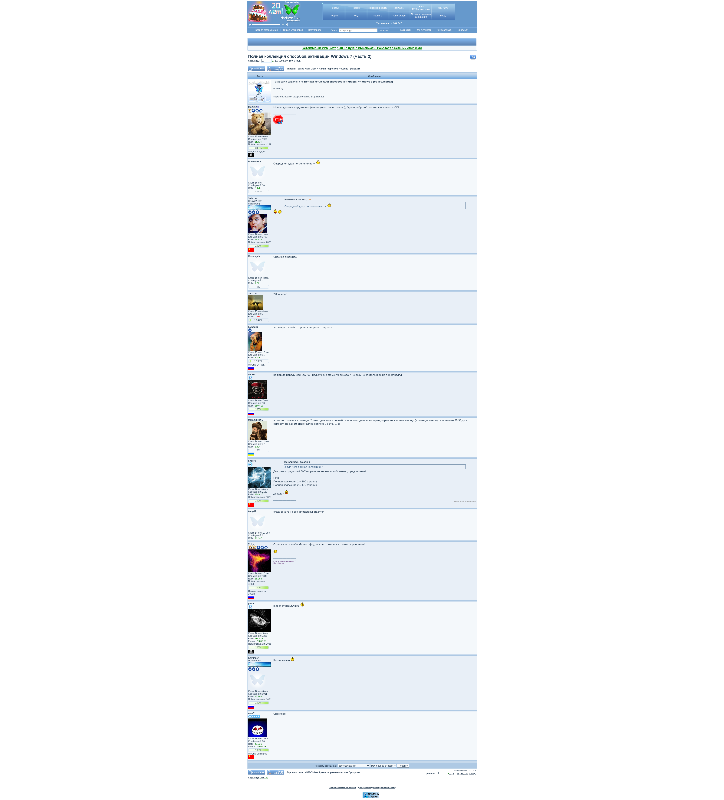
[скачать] (283, 24)
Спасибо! (463, 30)
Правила (377, 15)
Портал (335, 8)
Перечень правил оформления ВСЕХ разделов (298, 96)
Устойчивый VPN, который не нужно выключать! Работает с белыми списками (362, 48)
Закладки (399, 8)
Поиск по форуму (377, 8)
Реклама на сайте (387, 787)
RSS (421, 6)
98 (282, 60)
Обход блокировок (293, 30)
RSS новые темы (421, 9)
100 (291, 60)
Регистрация (399, 15)
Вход (443, 15)
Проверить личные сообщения (421, 15)
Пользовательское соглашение (342, 787)
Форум (334, 15)
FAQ (356, 15)
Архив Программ (350, 68)
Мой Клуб (443, 8)
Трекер (356, 8)
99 (286, 60)
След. (297, 60)
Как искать (405, 30)
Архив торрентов (328, 68)
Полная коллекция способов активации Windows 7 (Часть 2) (309, 56)
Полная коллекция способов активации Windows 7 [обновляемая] (348, 81)
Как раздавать (444, 30)
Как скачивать (424, 30)
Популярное (314, 30)
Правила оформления (266, 30)
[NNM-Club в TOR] (371, 797)
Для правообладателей (368, 787)
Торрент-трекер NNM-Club (301, 68)
